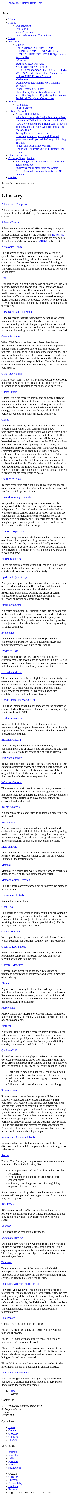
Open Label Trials (11, 931)
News (11, 1427)
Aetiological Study (11, 246)
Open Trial (7, 906)
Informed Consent (11, 782)
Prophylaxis (8, 1007)
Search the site (9, 183)
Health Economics (11, 718)
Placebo (5, 983)
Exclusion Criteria (11, 672)
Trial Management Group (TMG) (20, 1283)
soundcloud (14, 1467)
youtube (13, 1461)
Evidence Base (9, 650)
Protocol (6, 1025)
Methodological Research (15, 879)
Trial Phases (8, 1317)
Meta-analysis (9, 846)
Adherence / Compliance (15, 204)
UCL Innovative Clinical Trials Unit (21, 2)
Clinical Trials (9, 391)
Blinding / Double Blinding (16, 311)
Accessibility (15, 1483)
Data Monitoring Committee (17, 497)
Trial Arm (6, 1262)
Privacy (12, 1439)
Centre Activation (11, 336)
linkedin (13, 1451)
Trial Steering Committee (15, 1372)
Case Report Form (11, 373)
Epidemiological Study (14, 577)
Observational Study (12, 894)
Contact (12, 1430)
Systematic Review (12, 1237)
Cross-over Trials (11, 478)
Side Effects (8, 1204)
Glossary (13, 1433)
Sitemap (13, 1479)
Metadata (6, 864)
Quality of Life (9, 1050)
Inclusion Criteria (11, 739)
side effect (58, 234)
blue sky (13, 1454)
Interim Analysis (10, 806)
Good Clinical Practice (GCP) (18, 699)
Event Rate (7, 632)
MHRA (43, 240)
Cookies (13, 1436)
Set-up (5, 1155)
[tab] (34, 204)
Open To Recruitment (13, 946)
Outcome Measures (12, 964)
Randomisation (9, 1090)
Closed (5, 419)
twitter (12, 1458)
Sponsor (6, 1225)
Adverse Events (10, 222)
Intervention (8, 822)
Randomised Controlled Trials (18, 1137)
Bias (3, 277)
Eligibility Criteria (11, 558)
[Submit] (2, 187)
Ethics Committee (11, 604)
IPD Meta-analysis (11, 757)
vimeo (11, 1464)
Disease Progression (12, 531)
